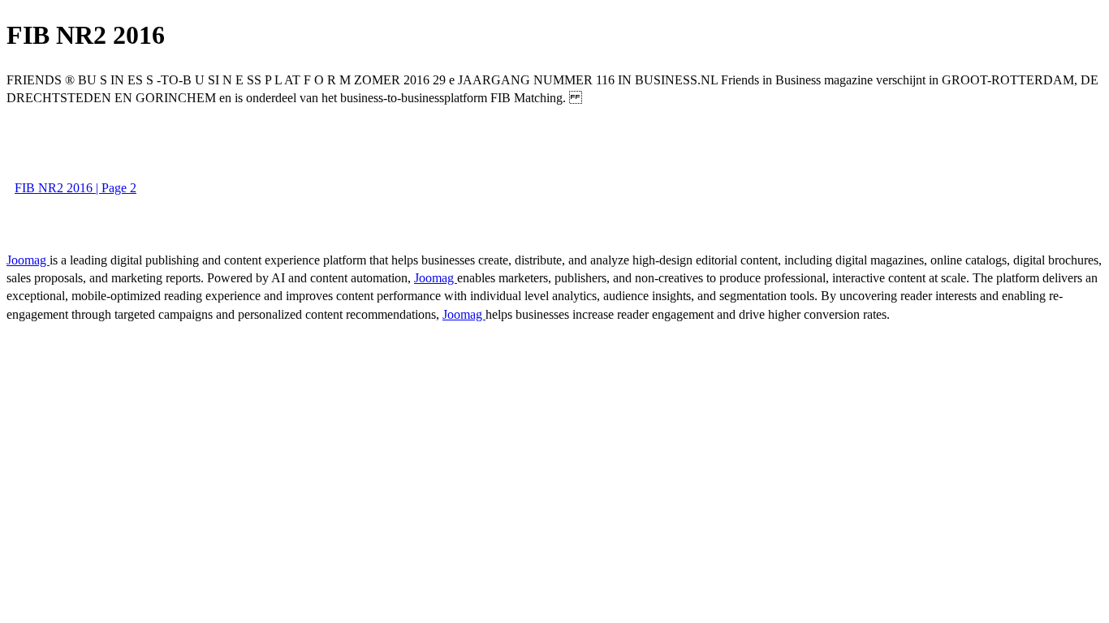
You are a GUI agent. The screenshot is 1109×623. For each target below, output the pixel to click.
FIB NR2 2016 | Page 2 (75, 188)
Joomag (28, 260)
